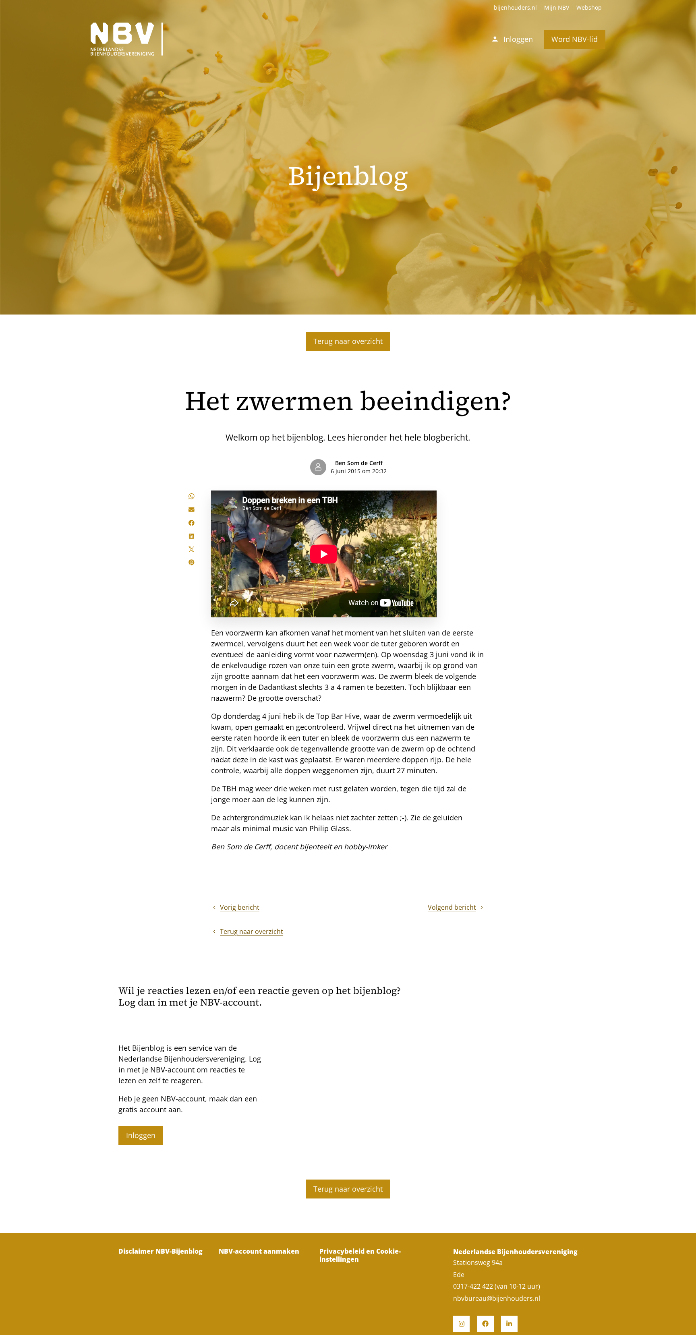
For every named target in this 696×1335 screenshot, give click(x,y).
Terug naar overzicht (348, 341)
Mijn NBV (556, 7)
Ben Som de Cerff (359, 463)
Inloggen (140, 1135)
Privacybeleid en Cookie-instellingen (360, 1255)
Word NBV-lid (574, 39)
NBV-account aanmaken (259, 1251)
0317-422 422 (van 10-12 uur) (496, 1286)
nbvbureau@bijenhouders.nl (496, 1298)
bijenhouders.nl (515, 7)
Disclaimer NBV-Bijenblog (160, 1251)
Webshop (589, 7)
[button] (191, 496)
